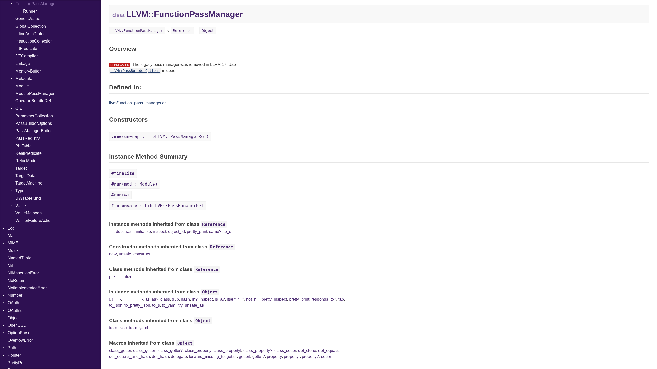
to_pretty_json (137, 305)
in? (195, 299)
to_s (227, 231)
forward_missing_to (207, 356)
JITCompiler (26, 56)
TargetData (25, 175)
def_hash (160, 356)
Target (21, 168)
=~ (141, 299)
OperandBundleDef (33, 101)
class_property (198, 350)
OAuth (13, 303)
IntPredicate (26, 48)
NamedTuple (19, 258)
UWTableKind (28, 198)
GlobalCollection (30, 26)
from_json (118, 328)
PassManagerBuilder (34, 131)
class (165, 299)
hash (129, 231)
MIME (13, 243)
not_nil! (252, 299)
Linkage (22, 63)
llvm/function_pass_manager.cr (137, 103)
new (113, 254)
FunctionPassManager (36, 4)
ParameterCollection (34, 116)
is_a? (220, 299)
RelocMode (25, 161)
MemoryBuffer (28, 71)
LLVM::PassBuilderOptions (135, 71)
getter (232, 356)
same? (215, 231)
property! (292, 356)
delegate (179, 356)
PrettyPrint (17, 363)
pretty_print (197, 231)
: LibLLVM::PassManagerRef (157, 205)
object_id (176, 231)
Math (12, 235)
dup (119, 231)
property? (310, 356)
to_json (115, 305)
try (180, 305)
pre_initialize (120, 276)
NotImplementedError (27, 288)
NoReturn (16, 280)
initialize (143, 231)
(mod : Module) (134, 184)
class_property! (227, 350)
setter (326, 356)
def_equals (328, 350)
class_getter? (170, 350)
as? (155, 299)
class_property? (257, 350)
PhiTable (23, 146)
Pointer (14, 355)
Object (14, 318)
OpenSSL (17, 325)
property (274, 356)
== (111, 231)
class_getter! (144, 350)
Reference (182, 31)
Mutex (13, 250)
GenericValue (27, 18)
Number (15, 295)
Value (20, 205)
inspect (159, 231)
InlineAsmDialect (30, 34)
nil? (240, 299)
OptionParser (20, 333)
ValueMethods (28, 213)
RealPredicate (28, 153)
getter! (244, 356)
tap (341, 299)
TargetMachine (28, 183)
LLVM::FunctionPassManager (137, 31)
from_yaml (138, 328)
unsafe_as (194, 305)
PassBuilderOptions (33, 123)
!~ (119, 299)
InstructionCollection (34, 41)
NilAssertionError (23, 273)
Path (12, 348)
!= (113, 299)
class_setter (285, 350)
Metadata (23, 78)
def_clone (307, 350)
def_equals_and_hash (129, 356)
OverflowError (20, 340)
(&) (120, 194)
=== (133, 299)
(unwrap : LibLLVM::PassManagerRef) (160, 136)
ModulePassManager (34, 93)
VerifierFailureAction (34, 220)
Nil (10, 265)
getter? (258, 356)
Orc (18, 108)
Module (22, 86)
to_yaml (169, 305)
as (147, 299)
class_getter (120, 350)
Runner (30, 11)
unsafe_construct (134, 254)
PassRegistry (27, 138)
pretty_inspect (274, 299)
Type (19, 191)
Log (11, 228)
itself (231, 299)
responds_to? (323, 299)
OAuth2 (15, 310)
